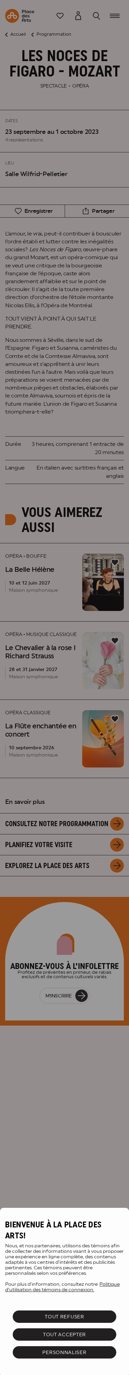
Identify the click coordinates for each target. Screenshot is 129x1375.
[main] (64, 1291)
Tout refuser (64, 1316)
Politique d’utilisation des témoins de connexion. (62, 1286)
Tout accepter (64, 1334)
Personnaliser (64, 1352)
